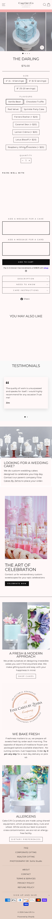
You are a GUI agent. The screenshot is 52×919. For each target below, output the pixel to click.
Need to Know (25, 284)
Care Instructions (26, 290)
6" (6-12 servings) (37, 81)
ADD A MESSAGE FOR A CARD (26, 240)
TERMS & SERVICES (26, 878)
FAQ (26, 848)
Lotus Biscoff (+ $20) (26, 139)
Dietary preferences (26, 839)
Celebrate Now (17, 583)
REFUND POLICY (26, 887)
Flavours (26, 97)
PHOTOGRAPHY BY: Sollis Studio (26, 861)
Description (26, 279)
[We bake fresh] (26, 706)
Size (26, 76)
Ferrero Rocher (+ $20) (26, 117)
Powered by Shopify (26, 917)
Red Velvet (13, 109)
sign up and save (25, 895)
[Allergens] (26, 789)
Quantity (26, 155)
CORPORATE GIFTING (26, 852)
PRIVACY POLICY (26, 883)
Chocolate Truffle (35, 102)
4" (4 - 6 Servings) (15, 81)
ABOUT (26, 870)
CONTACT (26, 874)
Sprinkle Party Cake (34, 109)
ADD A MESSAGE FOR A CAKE (26, 219)
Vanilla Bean (14, 102)
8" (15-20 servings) (26, 88)
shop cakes (26, 676)
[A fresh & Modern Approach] (26, 626)
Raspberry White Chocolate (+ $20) (26, 147)
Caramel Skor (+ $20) (26, 124)
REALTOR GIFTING (26, 857)
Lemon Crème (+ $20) (26, 132)
